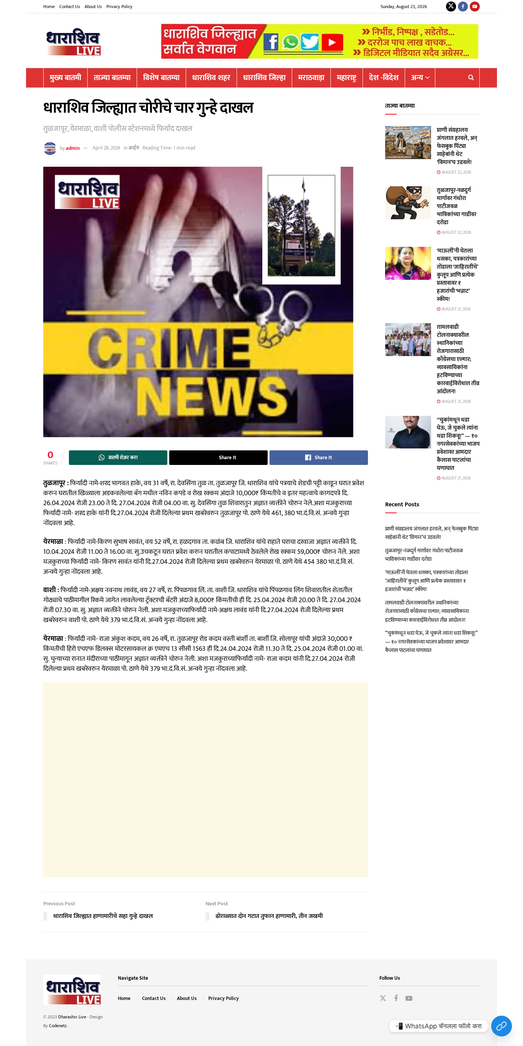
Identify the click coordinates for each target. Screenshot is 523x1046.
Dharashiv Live (72, 1017)
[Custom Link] (501, 1026)
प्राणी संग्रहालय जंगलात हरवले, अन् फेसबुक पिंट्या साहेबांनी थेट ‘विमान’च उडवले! (457, 146)
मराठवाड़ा (311, 77)
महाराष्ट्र (346, 77)
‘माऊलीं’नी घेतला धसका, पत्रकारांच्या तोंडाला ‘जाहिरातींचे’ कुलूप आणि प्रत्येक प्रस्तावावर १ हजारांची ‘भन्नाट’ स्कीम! (457, 275)
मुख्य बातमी (65, 77)
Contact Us (69, 6)
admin (73, 148)
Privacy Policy (119, 6)
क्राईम (134, 148)
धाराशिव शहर (211, 77)
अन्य (417, 77)
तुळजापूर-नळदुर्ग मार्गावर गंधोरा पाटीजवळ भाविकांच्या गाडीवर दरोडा (456, 206)
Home (49, 6)
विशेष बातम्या (161, 77)
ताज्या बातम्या (112, 77)
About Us (93, 6)
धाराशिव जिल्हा (264, 77)
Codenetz (58, 1026)
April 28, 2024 (106, 148)
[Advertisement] (205, 779)
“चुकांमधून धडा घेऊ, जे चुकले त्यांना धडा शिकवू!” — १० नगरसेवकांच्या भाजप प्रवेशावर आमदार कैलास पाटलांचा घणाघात (458, 444)
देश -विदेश (384, 77)
